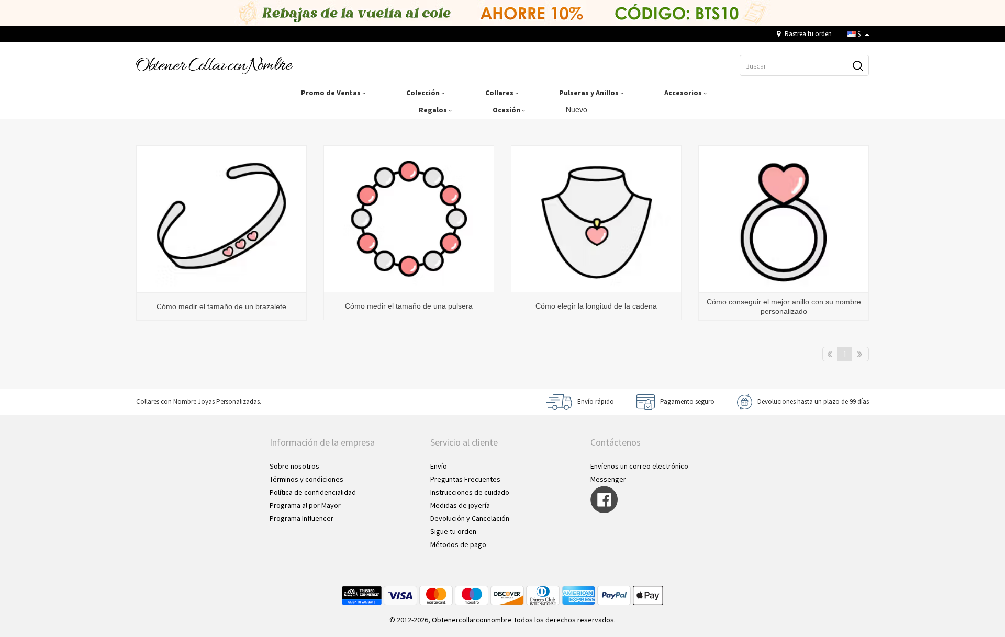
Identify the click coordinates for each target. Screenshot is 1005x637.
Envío (438, 466)
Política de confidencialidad (313, 492)
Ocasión (507, 110)
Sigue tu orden (453, 531)
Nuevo (577, 109)
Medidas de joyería (460, 505)
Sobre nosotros (294, 466)
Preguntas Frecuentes (465, 479)
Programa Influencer (301, 518)
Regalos (434, 110)
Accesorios (684, 92)
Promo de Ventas (331, 92)
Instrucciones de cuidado (469, 492)
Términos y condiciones (306, 479)
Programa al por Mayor (306, 505)
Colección (423, 92)
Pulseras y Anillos (589, 92)
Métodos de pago (458, 544)
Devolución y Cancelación (469, 518)
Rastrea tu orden (807, 33)
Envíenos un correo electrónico (639, 466)
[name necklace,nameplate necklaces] (214, 65)
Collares (500, 92)
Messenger (608, 479)
